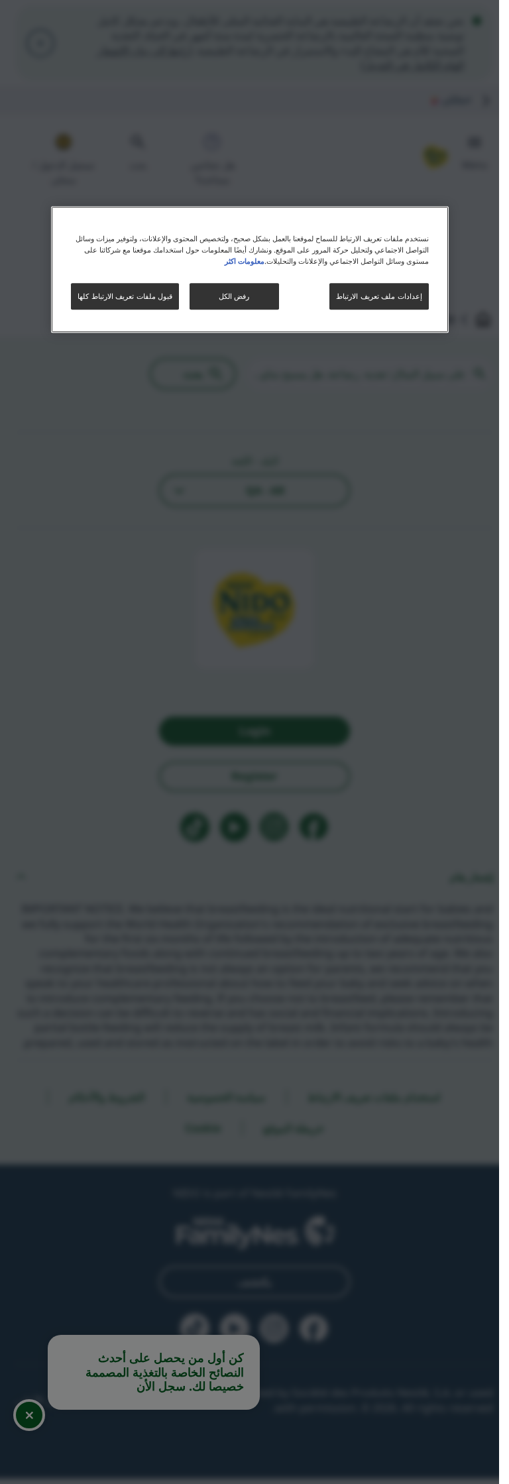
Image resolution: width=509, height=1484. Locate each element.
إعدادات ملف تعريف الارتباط (379, 296)
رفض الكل (233, 296)
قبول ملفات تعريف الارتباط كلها (125, 296)
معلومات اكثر (244, 261)
